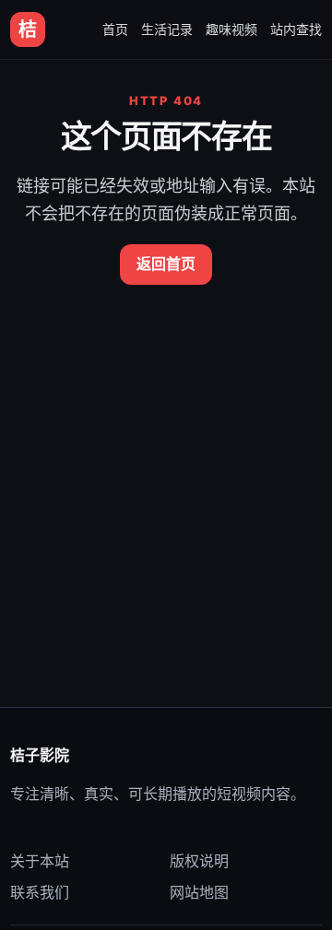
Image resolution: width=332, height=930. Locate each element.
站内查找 (296, 29)
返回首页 (166, 263)
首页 (115, 29)
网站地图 (199, 892)
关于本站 (39, 861)
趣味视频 (231, 29)
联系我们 (39, 892)
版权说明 (199, 861)
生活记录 (167, 29)
